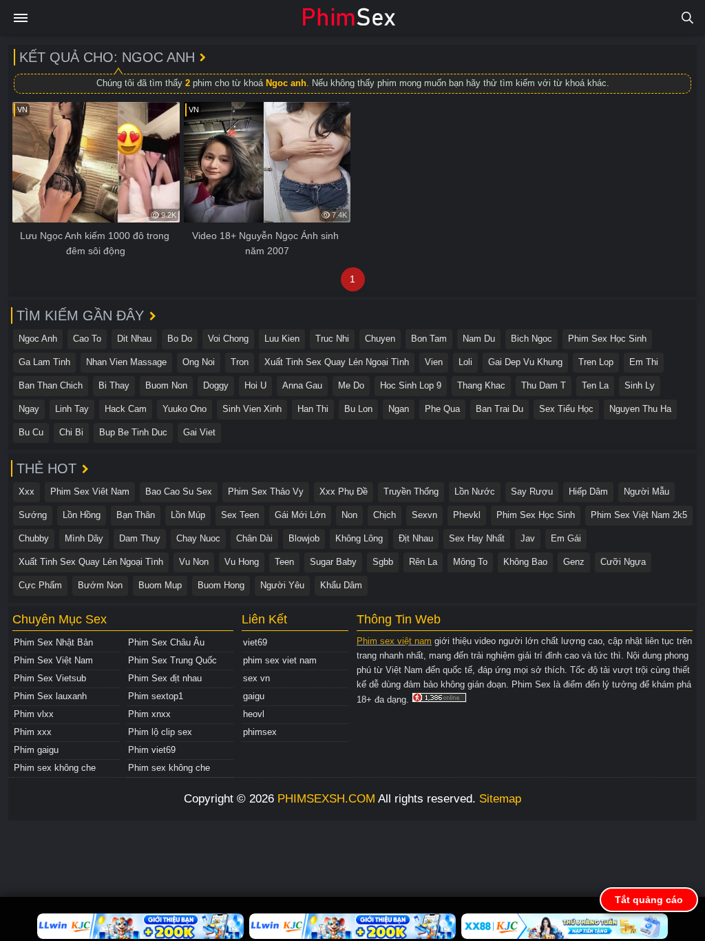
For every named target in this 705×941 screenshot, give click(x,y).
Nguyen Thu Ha (640, 409)
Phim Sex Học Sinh (607, 338)
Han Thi (312, 409)
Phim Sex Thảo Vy (266, 491)
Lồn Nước (474, 491)
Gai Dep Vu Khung (525, 362)
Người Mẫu (646, 491)
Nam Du (479, 338)
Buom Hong (221, 585)
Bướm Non (100, 585)
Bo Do (179, 338)
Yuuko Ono (184, 409)
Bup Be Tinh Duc (133, 432)
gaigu (253, 696)
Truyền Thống (411, 491)
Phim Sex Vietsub (50, 678)
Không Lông (359, 538)
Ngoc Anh (38, 338)
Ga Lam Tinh (44, 362)
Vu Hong (241, 562)
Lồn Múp (188, 515)
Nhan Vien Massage (126, 362)
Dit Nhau (134, 338)
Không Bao (525, 562)
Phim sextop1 (155, 696)
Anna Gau (302, 385)
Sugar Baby (333, 562)
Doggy (216, 385)
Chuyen (380, 338)
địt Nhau (416, 538)
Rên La (423, 562)
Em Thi (643, 362)
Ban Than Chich (51, 385)
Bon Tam (429, 338)
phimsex (260, 732)
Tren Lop (595, 362)
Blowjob (303, 538)
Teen (284, 562)
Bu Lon (358, 409)
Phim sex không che (55, 768)
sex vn (256, 678)
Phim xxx (33, 732)
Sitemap (500, 798)
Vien (434, 362)
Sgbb (382, 562)
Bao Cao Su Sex (178, 491)
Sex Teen (240, 515)
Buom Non (166, 385)
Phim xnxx (149, 714)
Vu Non (194, 562)
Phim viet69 (152, 750)
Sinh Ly (639, 385)
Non (349, 515)
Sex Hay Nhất (477, 538)
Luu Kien (281, 338)
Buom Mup (160, 585)
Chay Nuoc (198, 538)
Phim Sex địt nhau (165, 678)
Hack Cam (126, 409)
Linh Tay (72, 409)
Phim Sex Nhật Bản (53, 642)
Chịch (384, 515)
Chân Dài (254, 538)
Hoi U (255, 385)
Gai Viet (199, 432)
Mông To (470, 562)
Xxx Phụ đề (343, 491)
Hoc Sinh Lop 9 (410, 385)
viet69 (255, 642)
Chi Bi (71, 432)
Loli (465, 362)
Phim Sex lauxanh (50, 696)
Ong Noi (198, 362)
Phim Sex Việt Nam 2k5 (639, 515)
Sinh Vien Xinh (252, 409)
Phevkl (467, 515)
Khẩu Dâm (341, 585)
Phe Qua (442, 409)
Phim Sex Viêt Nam (89, 491)
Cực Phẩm (40, 585)
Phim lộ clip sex (160, 732)
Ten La (595, 385)
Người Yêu (282, 585)
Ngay (29, 409)
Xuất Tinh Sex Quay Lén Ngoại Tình (336, 362)
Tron (240, 362)
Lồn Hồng (82, 515)
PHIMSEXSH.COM (326, 798)
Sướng (33, 515)
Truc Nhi (332, 338)
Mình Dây (84, 538)
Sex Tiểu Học (566, 409)
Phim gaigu (36, 750)
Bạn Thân (135, 515)
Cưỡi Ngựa (623, 562)
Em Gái (566, 538)
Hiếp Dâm (588, 491)
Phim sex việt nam (394, 641)
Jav (527, 538)
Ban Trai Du (499, 409)
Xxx (26, 491)
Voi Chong (228, 338)
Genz (574, 562)
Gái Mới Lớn (300, 515)
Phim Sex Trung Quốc (172, 660)
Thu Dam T (543, 385)
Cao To (87, 338)
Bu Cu (31, 432)
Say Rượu (532, 491)
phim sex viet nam (280, 660)
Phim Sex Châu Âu (166, 642)
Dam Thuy (139, 538)
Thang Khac (481, 385)
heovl (253, 714)
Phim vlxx (34, 714)
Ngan (398, 409)
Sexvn (424, 515)
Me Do (351, 385)
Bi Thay (113, 385)
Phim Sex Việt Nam (53, 660)
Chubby (34, 538)
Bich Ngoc (531, 338)
